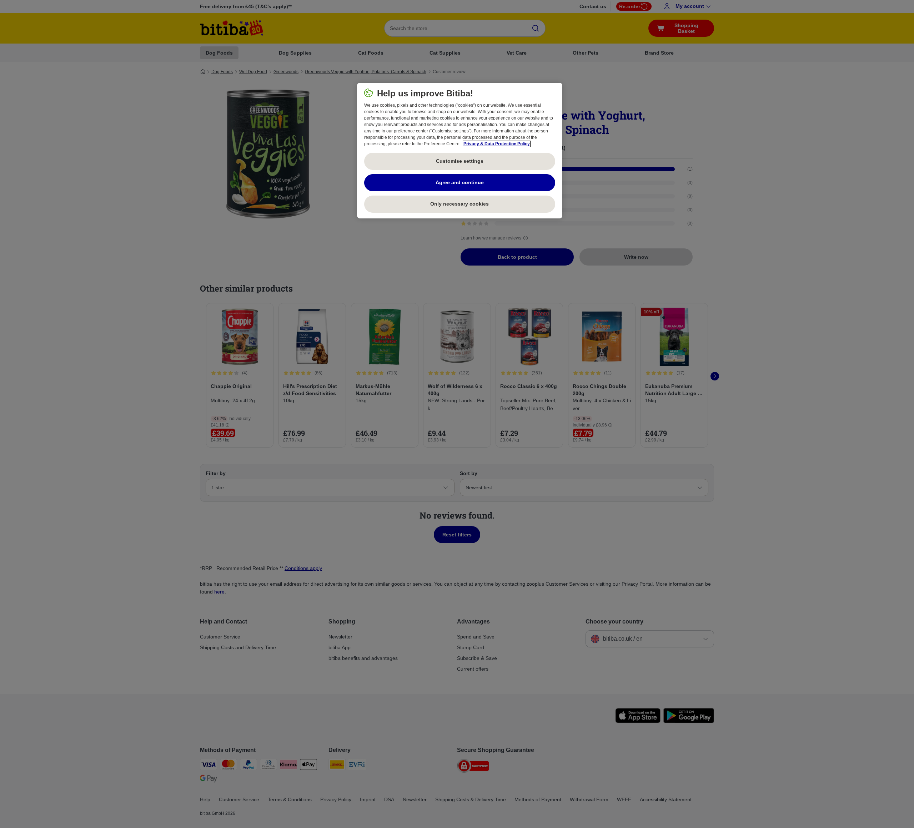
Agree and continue (460, 182)
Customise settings (459, 161)
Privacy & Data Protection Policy (496, 143)
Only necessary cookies (459, 204)
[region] (459, 150)
